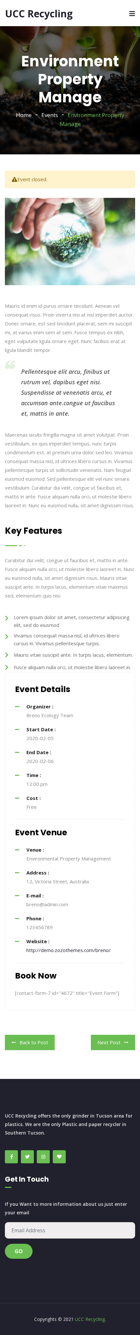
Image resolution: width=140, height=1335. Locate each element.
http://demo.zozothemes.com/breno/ (68, 950)
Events (49, 115)
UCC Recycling (39, 13)
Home (24, 115)
